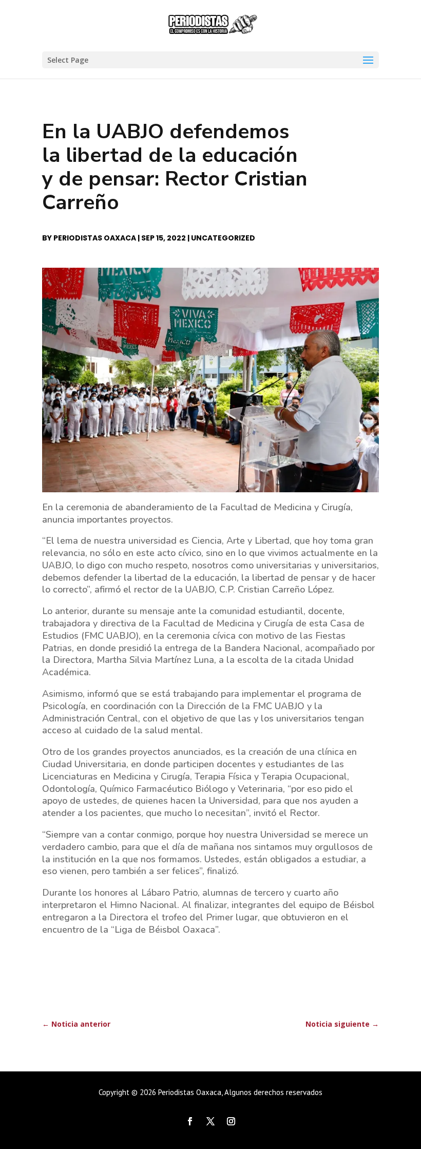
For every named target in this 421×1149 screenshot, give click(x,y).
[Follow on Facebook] (190, 1121)
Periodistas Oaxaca (94, 238)
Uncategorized (223, 238)
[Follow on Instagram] (231, 1121)
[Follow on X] (210, 1121)
